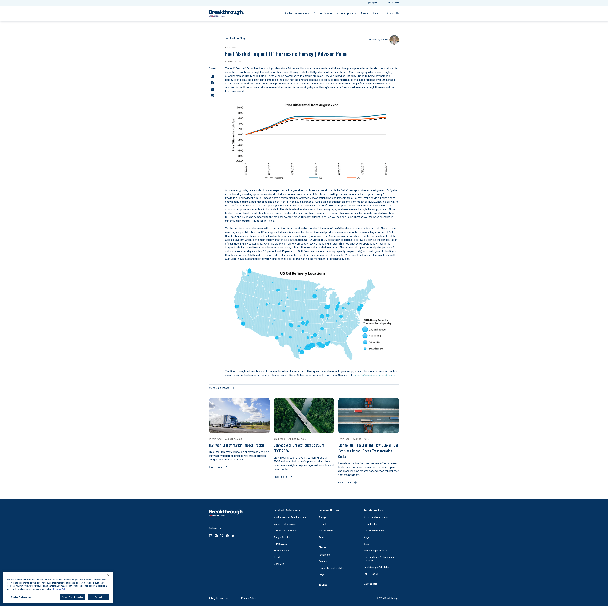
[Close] (108, 575)
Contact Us (393, 13)
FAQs (321, 574)
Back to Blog (237, 38)
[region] (58, 587)
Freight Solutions (283, 537)
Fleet (321, 537)
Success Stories (323, 13)
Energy (322, 517)
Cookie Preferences (21, 597)
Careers (323, 561)
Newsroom (324, 554)
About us (324, 547)
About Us (378, 13)
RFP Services (281, 544)
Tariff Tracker (371, 574)
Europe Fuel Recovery (285, 530)
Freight (322, 524)
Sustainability (326, 530)
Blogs (366, 537)
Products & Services (287, 510)
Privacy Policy (248, 598)
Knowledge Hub (373, 510)
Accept (98, 597)
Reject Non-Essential (73, 597)
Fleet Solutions (281, 550)
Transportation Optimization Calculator (379, 559)
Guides (367, 544)
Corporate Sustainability (332, 568)
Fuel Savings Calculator (376, 550)
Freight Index (370, 524)
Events (364, 13)
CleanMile (279, 564)
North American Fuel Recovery (290, 517)
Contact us (370, 583)
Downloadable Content (376, 517)
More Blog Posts (219, 387)
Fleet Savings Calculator (376, 567)
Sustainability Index (374, 530)
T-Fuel (277, 557)
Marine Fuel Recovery (285, 524)
